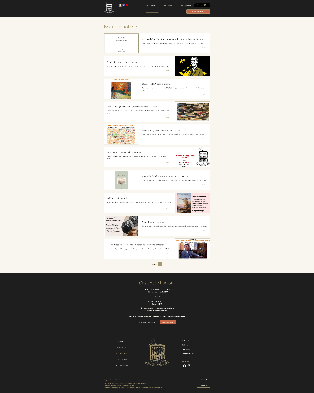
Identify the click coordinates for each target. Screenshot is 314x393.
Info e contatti (170, 12)
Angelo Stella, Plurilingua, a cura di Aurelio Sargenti (165, 176)
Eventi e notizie (152, 12)
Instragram (189, 366)
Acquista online (122, 365)
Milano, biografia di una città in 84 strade (161, 131)
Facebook (184, 366)
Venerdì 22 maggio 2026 (153, 222)
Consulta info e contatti (147, 322)
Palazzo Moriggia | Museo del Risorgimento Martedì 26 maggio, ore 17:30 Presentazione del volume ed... (138, 203)
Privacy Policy (203, 379)
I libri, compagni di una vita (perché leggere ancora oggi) (131, 107)
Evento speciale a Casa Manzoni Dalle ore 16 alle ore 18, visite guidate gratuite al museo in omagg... (174, 226)
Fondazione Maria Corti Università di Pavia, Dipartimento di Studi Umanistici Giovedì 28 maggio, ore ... (174, 180)
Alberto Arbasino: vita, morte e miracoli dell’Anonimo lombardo (135, 245)
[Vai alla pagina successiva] (160, 264)
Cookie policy (203, 385)
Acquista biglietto (198, 11)
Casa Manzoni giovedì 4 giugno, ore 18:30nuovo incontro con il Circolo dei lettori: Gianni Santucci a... (174, 135)
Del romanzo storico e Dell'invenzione (123, 152)
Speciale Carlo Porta (188, 353)
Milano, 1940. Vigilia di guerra (156, 84)
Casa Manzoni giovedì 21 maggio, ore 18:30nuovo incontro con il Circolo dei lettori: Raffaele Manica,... (138, 249)
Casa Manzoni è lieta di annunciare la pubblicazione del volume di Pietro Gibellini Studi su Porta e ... (174, 43)
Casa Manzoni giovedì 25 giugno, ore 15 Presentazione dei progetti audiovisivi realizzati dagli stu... (138, 66)
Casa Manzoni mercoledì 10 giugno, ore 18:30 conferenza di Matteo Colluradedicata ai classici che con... (138, 112)
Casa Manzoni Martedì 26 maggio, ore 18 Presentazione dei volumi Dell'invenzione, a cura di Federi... (136, 158)
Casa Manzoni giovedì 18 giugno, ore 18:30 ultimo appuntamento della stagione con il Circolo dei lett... (173, 89)
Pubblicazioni (188, 5)
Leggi (203, 47)
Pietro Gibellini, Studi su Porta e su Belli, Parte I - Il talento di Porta (172, 39)
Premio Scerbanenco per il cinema (121, 62)
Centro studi (153, 5)
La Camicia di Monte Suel (118, 198)
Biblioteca (170, 5)
